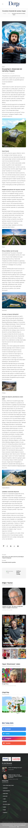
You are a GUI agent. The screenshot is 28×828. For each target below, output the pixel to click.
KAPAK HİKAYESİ (6, 790)
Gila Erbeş (10, 779)
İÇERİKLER (5, 788)
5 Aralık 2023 (12, 73)
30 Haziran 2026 (13, 608)
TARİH (4, 798)
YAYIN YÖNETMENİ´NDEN (8, 785)
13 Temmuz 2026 (15, 779)
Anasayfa (4, 13)
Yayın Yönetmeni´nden (11, 664)
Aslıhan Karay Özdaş (5, 73)
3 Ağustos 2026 (11, 769)
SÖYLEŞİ (5, 801)
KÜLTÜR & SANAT (6, 804)
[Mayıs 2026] (14, 653)
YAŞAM (4, 809)
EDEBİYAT (5, 812)
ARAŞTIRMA (5, 793)
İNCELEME (5, 796)
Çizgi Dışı (5, 692)
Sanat (9, 13)
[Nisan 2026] (22, 653)
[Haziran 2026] (6, 653)
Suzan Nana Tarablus (6, 608)
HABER (4, 807)
